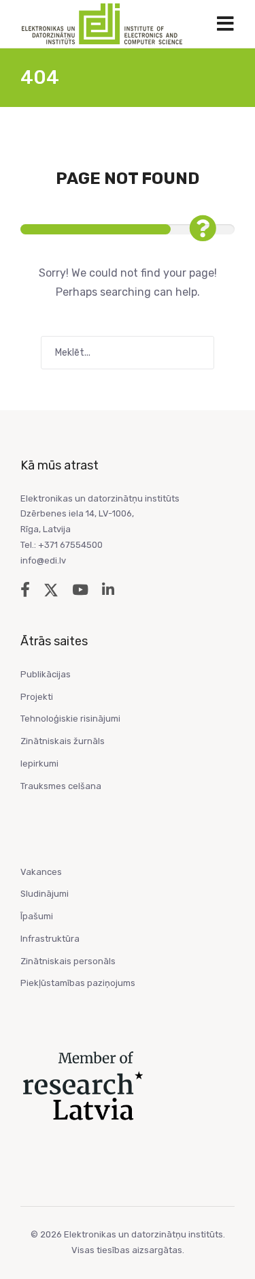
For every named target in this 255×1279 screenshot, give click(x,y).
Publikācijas (45, 674)
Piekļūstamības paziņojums (77, 983)
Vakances (41, 872)
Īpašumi (36, 916)
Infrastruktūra (50, 939)
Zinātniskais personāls (68, 961)
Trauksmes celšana (60, 786)
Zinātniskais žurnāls (62, 741)
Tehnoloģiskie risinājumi (70, 718)
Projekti (36, 697)
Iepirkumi (39, 763)
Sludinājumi (44, 894)
